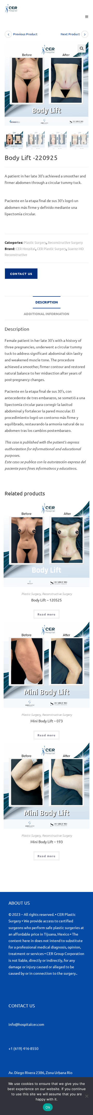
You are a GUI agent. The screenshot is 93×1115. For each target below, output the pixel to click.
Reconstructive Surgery (65, 242)
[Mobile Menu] (86, 16)
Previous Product (25, 34)
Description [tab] (46, 302)
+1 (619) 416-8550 (23, 1048)
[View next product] (84, 34)
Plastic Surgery (35, 242)
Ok (47, 1107)
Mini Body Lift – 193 (46, 841)
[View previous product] (8, 34)
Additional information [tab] (46, 313)
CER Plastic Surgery (51, 248)
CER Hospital (25, 248)
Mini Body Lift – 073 (46, 720)
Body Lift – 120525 (46, 600)
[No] (86, 1096)
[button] (82, 48)
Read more (46, 614)
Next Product (70, 34)
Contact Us (21, 274)
